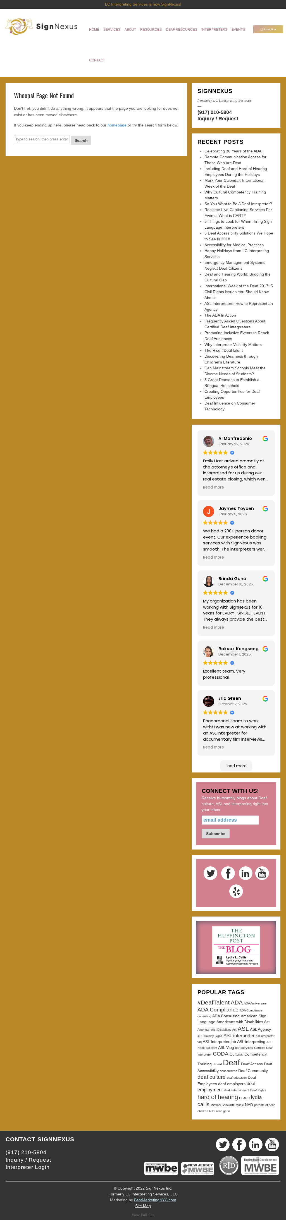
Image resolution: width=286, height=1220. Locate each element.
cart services (244, 1047)
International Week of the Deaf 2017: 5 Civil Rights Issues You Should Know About (238, 292)
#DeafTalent (213, 1002)
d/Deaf (217, 1064)
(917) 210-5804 (214, 112)
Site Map (143, 1206)
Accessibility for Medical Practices (234, 245)
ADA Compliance (218, 1010)
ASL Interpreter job (219, 1041)
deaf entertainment (236, 1090)
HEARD (244, 1098)
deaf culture (211, 1077)
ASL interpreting (251, 1041)
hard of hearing (217, 1097)
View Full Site (143, 1215)
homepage (117, 125)
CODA (220, 1054)
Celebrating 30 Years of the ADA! (233, 151)
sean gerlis (223, 1111)
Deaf (231, 1062)
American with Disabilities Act (217, 1029)
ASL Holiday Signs (209, 1036)
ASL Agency (260, 1029)
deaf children (228, 1071)
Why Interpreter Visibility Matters (233, 344)
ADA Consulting (226, 1016)
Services (111, 30)
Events (238, 30)
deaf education (237, 1077)
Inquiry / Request (217, 118)
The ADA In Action (220, 315)
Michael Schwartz (223, 1105)
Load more (236, 766)
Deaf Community (253, 1070)
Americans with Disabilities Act (243, 1022)
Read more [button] (213, 487)
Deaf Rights (258, 1090)
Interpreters (214, 30)
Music (240, 1105)
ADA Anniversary (255, 1003)
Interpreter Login (28, 1167)
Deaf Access (252, 1064)
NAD (249, 1104)
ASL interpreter (239, 1035)
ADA (237, 1002)
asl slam (211, 1047)
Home (94, 30)
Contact (97, 60)
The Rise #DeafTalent (223, 350)
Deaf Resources (181, 30)
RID (211, 1111)
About (130, 30)
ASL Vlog (226, 1047)
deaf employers (232, 1084)
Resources (151, 30)
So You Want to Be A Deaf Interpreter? (238, 204)
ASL (243, 1028)
